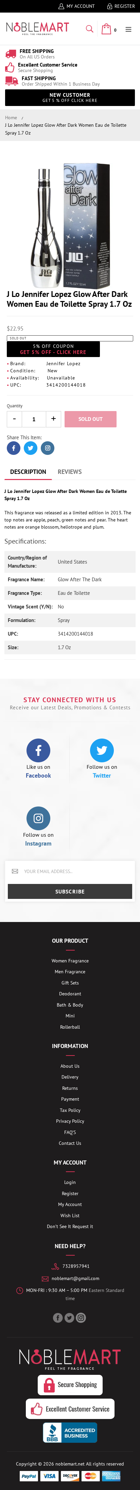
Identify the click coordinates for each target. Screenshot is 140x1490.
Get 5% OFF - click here (53, 349)
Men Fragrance (70, 972)
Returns (70, 1088)
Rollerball (70, 1027)
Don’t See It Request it (70, 1226)
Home (11, 117)
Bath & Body (70, 1005)
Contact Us (70, 1143)
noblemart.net (70, 1464)
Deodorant (70, 994)
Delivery (70, 1077)
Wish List (70, 1215)
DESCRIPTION (28, 472)
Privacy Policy (70, 1121)
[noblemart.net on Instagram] (81, 1318)
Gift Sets (70, 983)
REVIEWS (70, 472)
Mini (70, 1016)
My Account (81, 6)
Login (70, 1182)
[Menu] (128, 28)
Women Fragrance (70, 961)
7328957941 (76, 1266)
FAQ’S (70, 1132)
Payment (70, 1099)
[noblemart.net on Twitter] (70, 1318)
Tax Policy (70, 1110)
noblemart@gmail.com (75, 1278)
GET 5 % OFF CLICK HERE (70, 97)
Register (125, 6)
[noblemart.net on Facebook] (58, 1318)
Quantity (14, 406)
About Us (70, 1066)
